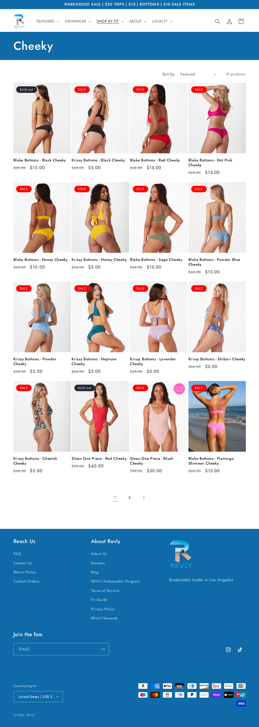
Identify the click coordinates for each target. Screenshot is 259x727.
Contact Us (22, 563)
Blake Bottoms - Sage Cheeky (156, 259)
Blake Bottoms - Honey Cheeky (40, 259)
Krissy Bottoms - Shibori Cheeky (216, 359)
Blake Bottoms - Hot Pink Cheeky (210, 163)
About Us (99, 553)
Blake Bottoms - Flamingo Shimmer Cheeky (211, 461)
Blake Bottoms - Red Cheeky (155, 160)
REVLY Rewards (104, 618)
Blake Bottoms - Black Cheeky (39, 160)
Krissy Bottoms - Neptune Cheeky (94, 361)
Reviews (98, 563)
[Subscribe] (103, 649)
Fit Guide (99, 600)
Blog (95, 572)
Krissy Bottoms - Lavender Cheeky (153, 361)
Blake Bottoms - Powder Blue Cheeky (214, 262)
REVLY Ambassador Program (115, 581)
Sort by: (168, 74)
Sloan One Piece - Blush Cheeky (151, 461)
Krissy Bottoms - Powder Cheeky (35, 361)
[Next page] (144, 497)
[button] (47, 21)
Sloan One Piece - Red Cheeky (99, 458)
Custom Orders (26, 581)
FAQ (17, 553)
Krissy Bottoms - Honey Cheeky (99, 259)
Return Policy (24, 572)
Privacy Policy (102, 609)
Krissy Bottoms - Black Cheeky (98, 160)
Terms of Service (105, 590)
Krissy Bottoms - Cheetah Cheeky (35, 461)
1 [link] (115, 497)
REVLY (31, 715)
